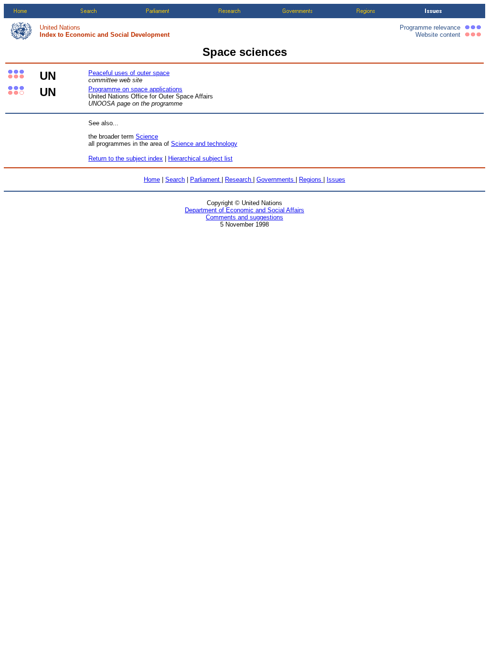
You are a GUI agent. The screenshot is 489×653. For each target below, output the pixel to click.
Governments (276, 179)
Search (175, 179)
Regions (311, 179)
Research (239, 179)
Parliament (206, 179)
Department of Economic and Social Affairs (244, 210)
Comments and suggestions (244, 217)
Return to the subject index (125, 158)
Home (152, 179)
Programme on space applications (135, 89)
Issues (336, 179)
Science (147, 136)
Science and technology (204, 143)
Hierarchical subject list (200, 158)
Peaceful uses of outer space (129, 72)
